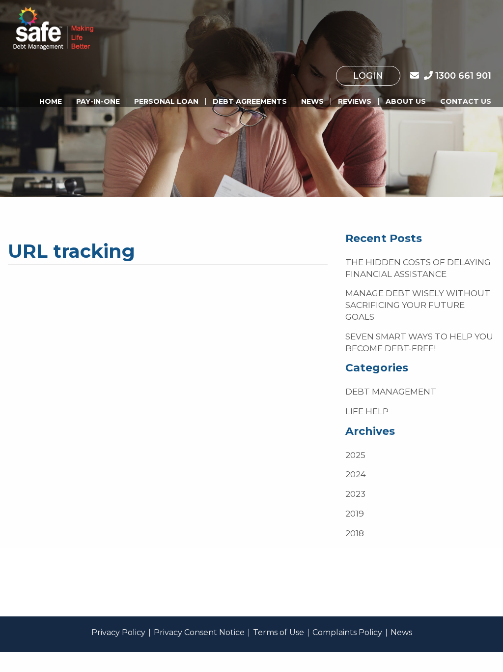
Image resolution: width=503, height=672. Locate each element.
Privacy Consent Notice (199, 633)
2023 (355, 494)
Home (50, 101)
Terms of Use (278, 633)
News (312, 101)
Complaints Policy (347, 633)
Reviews (354, 101)
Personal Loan (166, 101)
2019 (354, 514)
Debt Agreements (250, 101)
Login (368, 75)
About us (406, 101)
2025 (355, 455)
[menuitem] (368, 76)
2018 (354, 533)
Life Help (367, 411)
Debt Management (390, 392)
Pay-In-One (98, 101)
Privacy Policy (118, 633)
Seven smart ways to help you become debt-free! (419, 342)
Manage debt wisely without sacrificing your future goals (417, 305)
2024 (355, 474)
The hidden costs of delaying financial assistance (418, 268)
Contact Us (465, 101)
